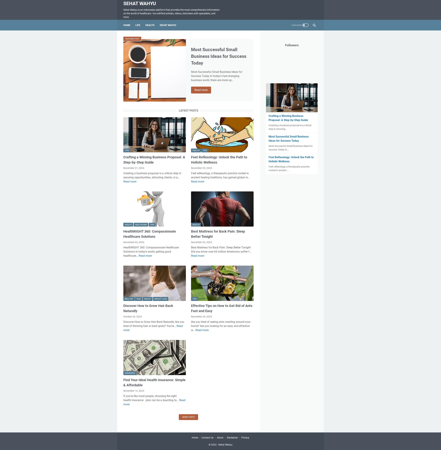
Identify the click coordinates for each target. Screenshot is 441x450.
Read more (202, 90)
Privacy (245, 437)
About (220, 437)
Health (195, 150)
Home (126, 25)
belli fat (129, 299)
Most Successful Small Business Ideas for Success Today (218, 56)
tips (127, 150)
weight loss (160, 299)
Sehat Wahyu (139, 3)
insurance (130, 373)
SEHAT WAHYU (168, 25)
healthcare (141, 225)
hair (138, 299)
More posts (188, 417)
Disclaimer (232, 437)
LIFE (137, 25)
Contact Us (207, 437)
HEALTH (150, 25)
